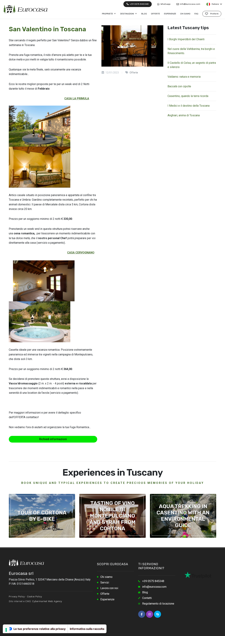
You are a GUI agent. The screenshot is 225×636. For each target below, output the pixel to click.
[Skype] (157, 614)
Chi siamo (106, 577)
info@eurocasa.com (189, 4)
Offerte (104, 593)
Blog (145, 592)
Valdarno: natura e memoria (184, 76)
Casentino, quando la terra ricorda (188, 96)
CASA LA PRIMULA (76, 98)
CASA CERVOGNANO (80, 252)
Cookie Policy (34, 596)
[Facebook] (141, 614)
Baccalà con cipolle (179, 86)
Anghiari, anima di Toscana (184, 115)
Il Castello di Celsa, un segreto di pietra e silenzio (192, 65)
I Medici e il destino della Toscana (189, 105)
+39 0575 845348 (139, 4)
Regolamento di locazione (158, 603)
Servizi (104, 582)
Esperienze (107, 599)
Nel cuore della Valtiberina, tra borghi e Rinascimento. (191, 51)
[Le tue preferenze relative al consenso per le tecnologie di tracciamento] (6, 630)
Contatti (147, 598)
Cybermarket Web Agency (47, 601)
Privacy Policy (17, 596)
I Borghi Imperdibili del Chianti (186, 39)
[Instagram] (149, 614)
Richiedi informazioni (53, 439)
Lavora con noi (109, 588)
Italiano (215, 4)
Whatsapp (165, 4)
